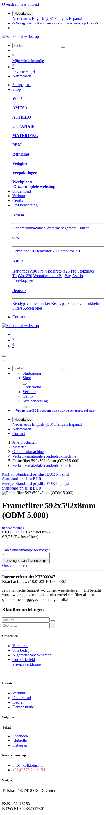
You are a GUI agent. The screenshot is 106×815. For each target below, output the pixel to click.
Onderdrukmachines (28, 228)
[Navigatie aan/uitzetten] (4, 356)
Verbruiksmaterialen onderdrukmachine (44, 456)
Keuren (18, 702)
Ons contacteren (15, 565)
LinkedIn (19, 740)
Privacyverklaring (26, 664)
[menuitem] (22, 18)
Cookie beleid (23, 659)
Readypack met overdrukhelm (75, 303)
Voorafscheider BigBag (52, 276)
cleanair (19, 290)
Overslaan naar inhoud (20, 4)
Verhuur (18, 693)
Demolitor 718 (69, 251)
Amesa (18, 215)
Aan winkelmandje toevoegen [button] (26, 550)
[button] (35, 474)
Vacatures (20, 646)
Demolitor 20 (46, 251)
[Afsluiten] (4, 360)
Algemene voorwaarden (31, 655)
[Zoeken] (63, 47)
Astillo (17, 261)
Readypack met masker (31, 303)
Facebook (20, 736)
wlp (15, 238)
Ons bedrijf (21, 650)
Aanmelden (21, 76)
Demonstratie (23, 707)
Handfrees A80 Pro (28, 271)
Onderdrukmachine (28, 451)
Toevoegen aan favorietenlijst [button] (26, 561)
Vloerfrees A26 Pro (60, 271)
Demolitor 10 (23, 251)
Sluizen (83, 228)
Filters (17, 308)
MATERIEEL (25, 135)
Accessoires (32, 308)
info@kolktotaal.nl (27, 765)
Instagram (20, 745)
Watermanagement (61, 228)
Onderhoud (21, 697)
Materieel (20, 447)
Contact (18, 317)
